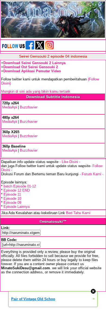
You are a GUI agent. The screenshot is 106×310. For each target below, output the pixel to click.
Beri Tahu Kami (78, 213)
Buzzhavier (29, 107)
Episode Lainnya (17, 207)
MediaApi (9, 107)
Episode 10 (12, 198)
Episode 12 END (17, 190)
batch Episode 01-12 (20, 186)
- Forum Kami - (91, 174)
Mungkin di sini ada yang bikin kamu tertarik (35, 91)
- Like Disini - (70, 162)
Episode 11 (12, 194)
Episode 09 (12, 203)
